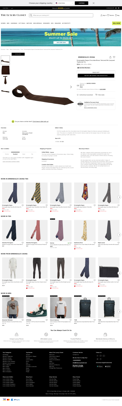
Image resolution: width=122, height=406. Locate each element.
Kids (52, 23)
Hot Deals (21, 23)
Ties (22, 49)
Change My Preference (55, 368)
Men (8, 23)
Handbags (14, 23)
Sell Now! (116, 23)
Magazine (58, 23)
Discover (3, 49)
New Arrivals (37, 23)
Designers (46, 23)
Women (3, 23)
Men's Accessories (15, 49)
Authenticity (66, 23)
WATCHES (29, 23)
